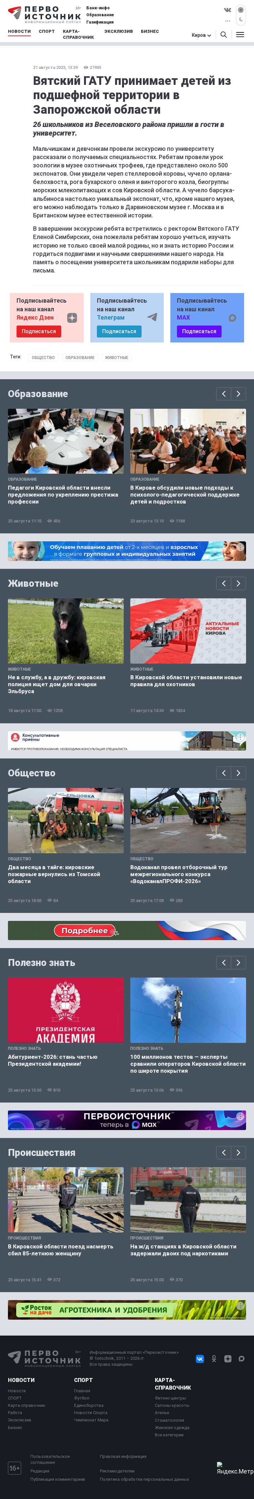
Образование (80, 357)
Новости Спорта (90, 1412)
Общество (43, 357)
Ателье (162, 1412)
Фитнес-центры (170, 1398)
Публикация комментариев (57, 1479)
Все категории (169, 1434)
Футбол (81, 1398)
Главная (82, 1390)
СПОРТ (15, 1398)
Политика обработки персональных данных (144, 1479)
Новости (21, 1380)
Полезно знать (41, 962)
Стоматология (169, 1420)
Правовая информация (123, 1456)
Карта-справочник (26, 1405)
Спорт (83, 1380)
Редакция (39, 1471)
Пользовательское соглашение (50, 1459)
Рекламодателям (117, 1471)
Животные (116, 357)
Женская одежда (172, 1427)
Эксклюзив (19, 1419)
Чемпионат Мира (91, 1419)
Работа (15, 1412)
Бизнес (15, 1427)
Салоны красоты (172, 1405)
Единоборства (89, 1405)
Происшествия (41, 1152)
